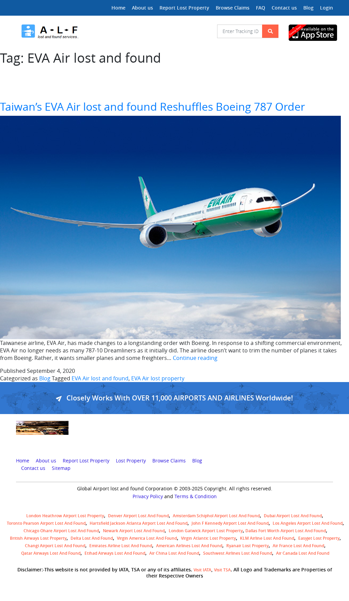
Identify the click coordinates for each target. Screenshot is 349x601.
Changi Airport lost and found (55, 546)
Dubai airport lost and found (293, 516)
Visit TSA (222, 570)
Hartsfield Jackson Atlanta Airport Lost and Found (138, 523)
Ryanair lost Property (247, 546)
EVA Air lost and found (100, 378)
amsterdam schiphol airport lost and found (216, 516)
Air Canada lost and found (302, 553)
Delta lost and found (92, 538)
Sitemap (61, 468)
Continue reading (195, 358)
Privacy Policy (148, 496)
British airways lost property (38, 538)
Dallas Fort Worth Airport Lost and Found (285, 531)
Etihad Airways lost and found (115, 553)
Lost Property (131, 461)
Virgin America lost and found (147, 538)
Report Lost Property (184, 7)
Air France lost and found (298, 546)
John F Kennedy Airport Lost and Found (230, 523)
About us (142, 7)
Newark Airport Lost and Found (134, 531)
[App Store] (311, 33)
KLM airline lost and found (267, 538)
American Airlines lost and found (189, 546)
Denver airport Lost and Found (138, 516)
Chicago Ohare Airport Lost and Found (61, 531)
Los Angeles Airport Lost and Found (308, 523)
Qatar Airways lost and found (50, 553)
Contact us (284, 7)
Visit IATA (202, 570)
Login (326, 7)
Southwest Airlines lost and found (237, 553)
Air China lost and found (174, 553)
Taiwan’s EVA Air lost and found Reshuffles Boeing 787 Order (152, 106)
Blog (308, 7)
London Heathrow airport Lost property (65, 516)
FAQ (260, 7)
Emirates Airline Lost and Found (120, 546)
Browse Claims (232, 7)
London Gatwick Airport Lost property (206, 531)
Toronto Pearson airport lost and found (46, 523)
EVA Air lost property (157, 378)
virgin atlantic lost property (208, 538)
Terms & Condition (195, 496)
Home (118, 7)
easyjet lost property (318, 538)
